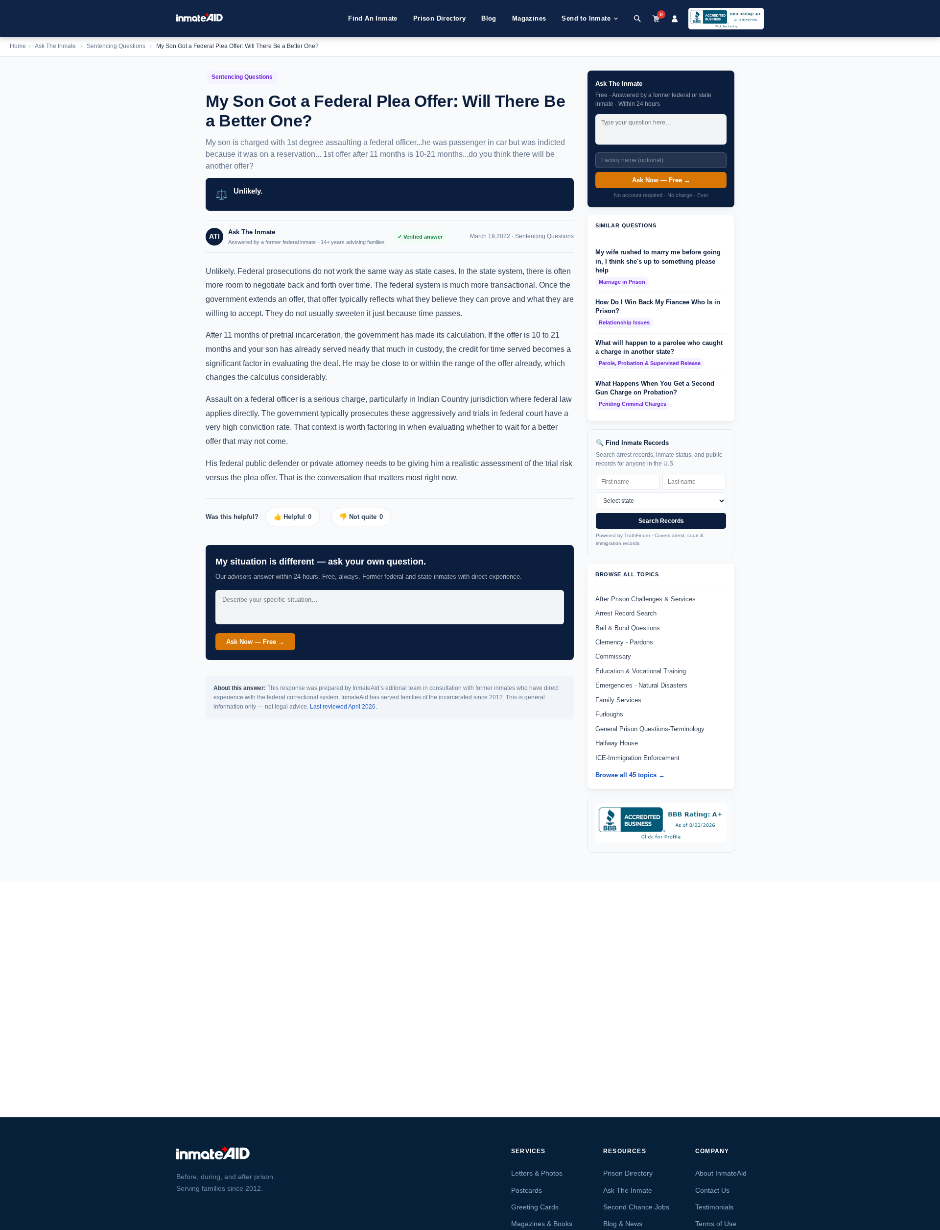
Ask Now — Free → (255, 641)
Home (18, 46)
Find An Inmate (373, 18)
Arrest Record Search (626, 613)
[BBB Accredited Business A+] (726, 18)
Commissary (613, 656)
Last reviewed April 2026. (343, 706)
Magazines (529, 18)
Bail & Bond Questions (627, 628)
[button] (296, 517)
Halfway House (616, 743)
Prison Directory (439, 18)
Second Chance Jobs (636, 1207)
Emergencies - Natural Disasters (641, 685)
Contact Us (712, 1190)
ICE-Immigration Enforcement (637, 758)
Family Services (618, 700)
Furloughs (609, 714)
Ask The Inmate (55, 46)
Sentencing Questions (116, 46)
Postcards (526, 1190)
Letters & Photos (537, 1173)
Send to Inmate (586, 18)
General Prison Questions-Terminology (650, 729)
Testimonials (714, 1207)
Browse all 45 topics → (630, 775)
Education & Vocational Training (640, 671)
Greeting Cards (535, 1207)
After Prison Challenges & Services (645, 599)
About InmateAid (721, 1173)
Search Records (661, 520)
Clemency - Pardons (624, 642)
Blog (488, 18)
